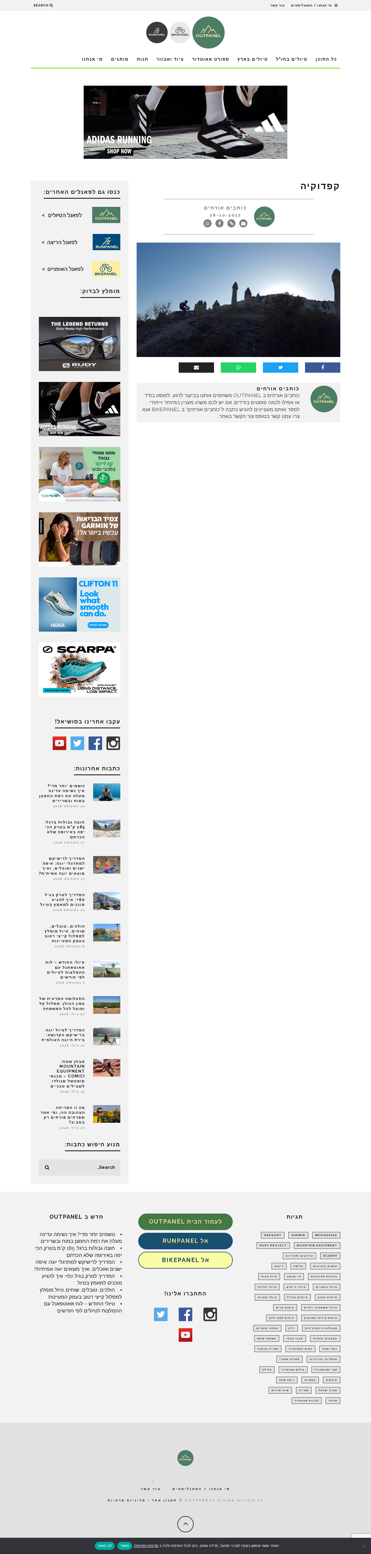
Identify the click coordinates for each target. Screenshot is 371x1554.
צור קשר (277, 5)
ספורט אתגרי (289, 1359)
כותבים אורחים (225, 208)
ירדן (291, 1328)
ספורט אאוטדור (210, 59)
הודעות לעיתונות (324, 1276)
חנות (142, 59)
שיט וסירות (280, 1390)
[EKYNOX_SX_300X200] (79, 343)
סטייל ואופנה (267, 1348)
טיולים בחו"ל (291, 59)
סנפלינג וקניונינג (323, 1359)
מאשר (124, 1545)
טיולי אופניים (326, 1287)
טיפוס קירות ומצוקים (320, 1318)
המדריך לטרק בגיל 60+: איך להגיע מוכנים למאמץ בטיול (62, 900)
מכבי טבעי (294, 1338)
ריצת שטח (286, 1380)
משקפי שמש (266, 1338)
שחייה (304, 1390)
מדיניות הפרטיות (145, 1545)
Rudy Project (273, 1245)
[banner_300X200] (79, 604)
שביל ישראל (328, 1390)
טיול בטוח (269, 1276)
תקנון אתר (164, 1500)
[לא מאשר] (364, 1546)
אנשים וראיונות (325, 1266)
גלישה (298, 1266)
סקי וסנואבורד (326, 1369)
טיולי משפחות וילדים (320, 1307)
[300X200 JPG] (79, 408)
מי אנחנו (92, 59)
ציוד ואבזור (170, 59)
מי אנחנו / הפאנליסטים (311, 5)
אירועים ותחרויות (299, 1255)
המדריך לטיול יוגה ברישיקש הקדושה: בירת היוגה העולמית (63, 1035)
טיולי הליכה (267, 1287)
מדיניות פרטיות (127, 1500)
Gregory (272, 1235)
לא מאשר (105, 1545)
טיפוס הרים (285, 1307)
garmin (298, 1235)
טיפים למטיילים (281, 1318)
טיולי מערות (267, 1297)
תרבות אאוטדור (307, 1400)
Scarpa (330, 1255)
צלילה (267, 1369)
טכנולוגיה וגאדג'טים (321, 1328)
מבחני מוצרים (267, 1328)
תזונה (333, 1400)
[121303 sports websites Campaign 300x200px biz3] (79, 474)
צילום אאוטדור (293, 1369)
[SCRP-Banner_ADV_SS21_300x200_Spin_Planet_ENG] (79, 669)
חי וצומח (294, 1276)
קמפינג (310, 1380)
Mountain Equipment (317, 1245)
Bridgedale (326, 1235)
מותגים (120, 59)
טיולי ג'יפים (296, 1287)
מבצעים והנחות (325, 1338)
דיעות (279, 1266)
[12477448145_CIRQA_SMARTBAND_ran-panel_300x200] (79, 539)
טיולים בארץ (252, 59)
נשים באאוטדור (300, 1348)
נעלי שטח (329, 1348)
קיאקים (331, 1380)
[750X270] (185, 122)
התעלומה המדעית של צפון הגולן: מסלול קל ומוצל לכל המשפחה (62, 1003)
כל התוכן (326, 59)
